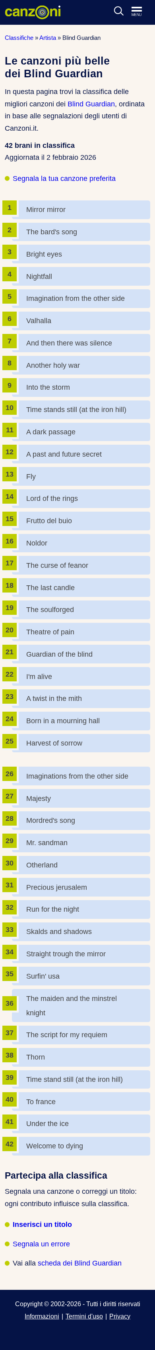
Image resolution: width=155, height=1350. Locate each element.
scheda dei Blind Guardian (80, 1263)
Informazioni (42, 1316)
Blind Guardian (91, 104)
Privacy (119, 1316)
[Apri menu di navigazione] (140, 12)
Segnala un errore (41, 1244)
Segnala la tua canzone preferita (64, 178)
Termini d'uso (84, 1316)
